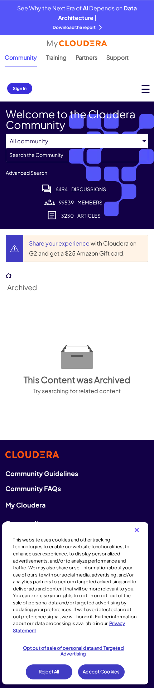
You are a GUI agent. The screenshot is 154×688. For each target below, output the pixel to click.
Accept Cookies (101, 671)
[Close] (137, 530)
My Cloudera (25, 505)
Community (21, 57)
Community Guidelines (41, 473)
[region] (75, 603)
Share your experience (60, 243)
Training (56, 57)
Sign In (20, 88)
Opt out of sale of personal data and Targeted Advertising (73, 651)
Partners (86, 57)
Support (117, 57)
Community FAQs (33, 488)
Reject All (49, 671)
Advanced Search (26, 172)
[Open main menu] (145, 89)
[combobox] (77, 155)
